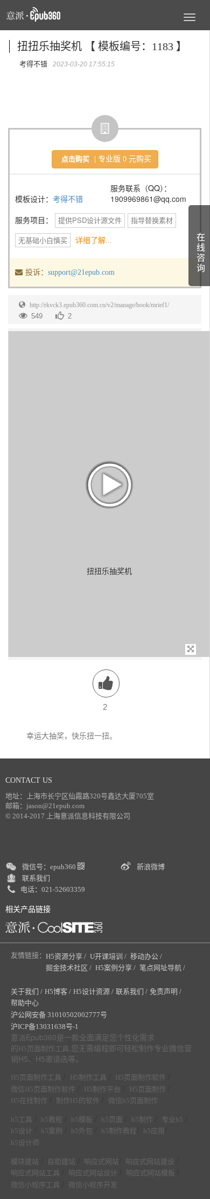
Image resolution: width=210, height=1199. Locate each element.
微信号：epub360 (50, 867)
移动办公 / (147, 956)
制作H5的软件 (78, 1100)
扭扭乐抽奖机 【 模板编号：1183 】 (102, 46)
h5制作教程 (119, 1131)
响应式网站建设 (149, 1161)
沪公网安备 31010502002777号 (59, 1015)
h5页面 (112, 1119)
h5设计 (21, 1131)
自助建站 (61, 1161)
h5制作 (142, 1119)
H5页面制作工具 (43, 1049)
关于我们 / (27, 991)
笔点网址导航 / (163, 968)
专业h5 (172, 1119)
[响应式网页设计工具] (53, 927)
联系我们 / (132, 991)
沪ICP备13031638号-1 (45, 1026)
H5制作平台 (102, 1089)
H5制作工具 (88, 1077)
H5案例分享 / (116, 968)
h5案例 (51, 1131)
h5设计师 (25, 1143)
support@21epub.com (81, 272)
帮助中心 (25, 1003)
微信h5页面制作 (133, 1100)
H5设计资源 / (93, 991)
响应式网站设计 (92, 1173)
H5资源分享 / (67, 956)
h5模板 (82, 1119)
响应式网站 (101, 1161)
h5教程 (51, 1119)
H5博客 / (58, 991)
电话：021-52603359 (52, 889)
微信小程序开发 (92, 1185)
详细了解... (93, 240)
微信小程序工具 (35, 1185)
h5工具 (21, 1119)
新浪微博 (151, 867)
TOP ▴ (186, 1178)
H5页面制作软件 (140, 1077)
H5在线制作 (29, 1100)
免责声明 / (165, 991)
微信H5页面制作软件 (43, 1089)
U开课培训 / (109, 956)
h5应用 (154, 1131)
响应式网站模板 (150, 1173)
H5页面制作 (147, 1089)
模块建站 (25, 1161)
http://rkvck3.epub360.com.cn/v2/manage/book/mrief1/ (99, 305)
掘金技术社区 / (69, 968)
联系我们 (36, 878)
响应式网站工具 (35, 1173)
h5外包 (82, 1131)
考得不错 (68, 199)
